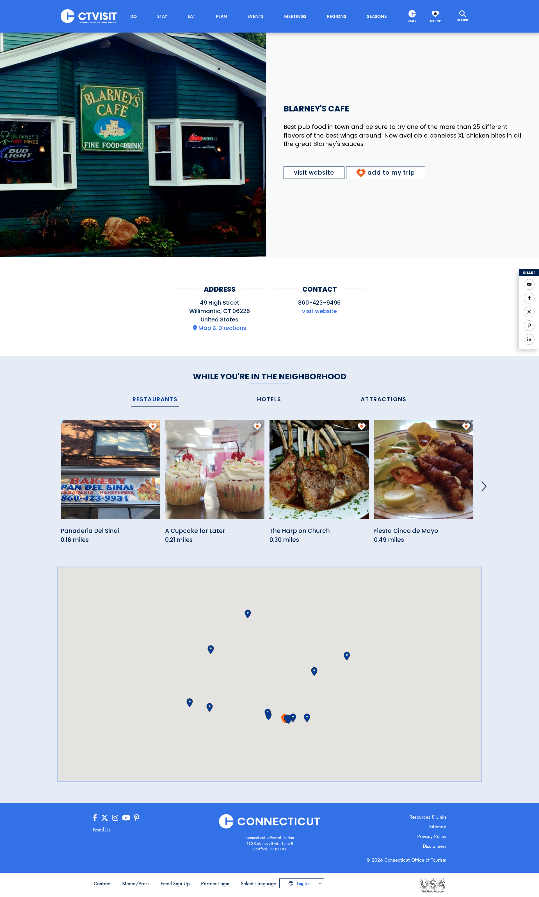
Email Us (102, 829)
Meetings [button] (295, 16)
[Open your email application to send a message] (529, 284)
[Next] (484, 486)
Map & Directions (222, 328)
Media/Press (135, 883)
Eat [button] (191, 16)
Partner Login (215, 883)
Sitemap (437, 826)
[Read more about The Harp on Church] (319, 473)
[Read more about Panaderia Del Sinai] (110, 473)
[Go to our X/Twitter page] (104, 818)
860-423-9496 (319, 303)
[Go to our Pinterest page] (136, 818)
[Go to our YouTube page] (126, 818)
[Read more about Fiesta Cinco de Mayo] (423, 473)
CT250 (412, 21)
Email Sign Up (175, 883)
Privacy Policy (431, 836)
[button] (289, 719)
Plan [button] (221, 16)
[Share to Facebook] (529, 298)
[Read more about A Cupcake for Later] (214, 473)
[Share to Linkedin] (529, 339)
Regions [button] (336, 16)
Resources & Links (427, 816)
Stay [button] (162, 16)
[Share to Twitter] (529, 312)
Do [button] (133, 16)
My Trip (435, 21)
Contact (102, 883)
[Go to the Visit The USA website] (432, 885)
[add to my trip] (153, 426)
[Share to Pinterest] (529, 325)
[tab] (155, 400)
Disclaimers (434, 846)
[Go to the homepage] (89, 16)
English (302, 883)
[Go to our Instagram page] (115, 818)
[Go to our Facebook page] (95, 818)
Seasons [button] (377, 16)
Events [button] (255, 16)
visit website (314, 172)
